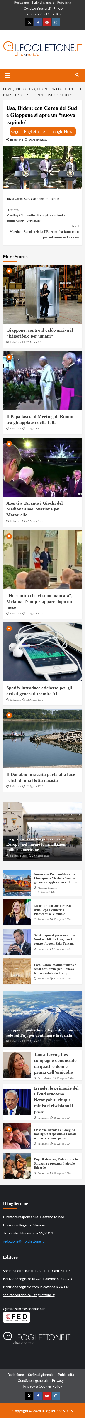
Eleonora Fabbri (18, 855)
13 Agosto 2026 (62, 1143)
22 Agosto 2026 (34, 342)
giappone (37, 198)
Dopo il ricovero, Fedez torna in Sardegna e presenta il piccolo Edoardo (56, 1163)
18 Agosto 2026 (62, 1117)
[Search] (77, 75)
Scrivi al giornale (43, 2)
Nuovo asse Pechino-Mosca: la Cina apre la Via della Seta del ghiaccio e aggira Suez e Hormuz (56, 878)
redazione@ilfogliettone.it (23, 1241)
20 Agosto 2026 (40, 855)
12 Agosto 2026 (34, 699)
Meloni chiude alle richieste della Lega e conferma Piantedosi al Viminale (52, 910)
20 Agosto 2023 (38, 139)
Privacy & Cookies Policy (44, 14)
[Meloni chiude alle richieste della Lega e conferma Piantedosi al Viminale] (17, 912)
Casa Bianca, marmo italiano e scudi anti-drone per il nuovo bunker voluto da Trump (55, 969)
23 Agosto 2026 (62, 949)
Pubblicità (64, 2)
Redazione (21, 2)
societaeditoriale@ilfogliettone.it (29, 1295)
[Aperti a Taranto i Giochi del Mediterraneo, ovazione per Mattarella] (42, 467)
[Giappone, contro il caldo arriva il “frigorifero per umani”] (42, 294)
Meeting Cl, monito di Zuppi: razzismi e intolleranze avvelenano (35, 215)
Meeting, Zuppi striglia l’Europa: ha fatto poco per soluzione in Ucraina (44, 231)
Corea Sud (22, 198)
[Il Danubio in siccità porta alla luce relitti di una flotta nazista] (42, 738)
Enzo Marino (44, 1078)
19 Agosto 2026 (65, 1078)
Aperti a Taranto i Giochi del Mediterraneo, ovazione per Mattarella (34, 508)
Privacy (58, 8)
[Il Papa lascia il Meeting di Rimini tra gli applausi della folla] (42, 380)
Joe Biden (52, 198)
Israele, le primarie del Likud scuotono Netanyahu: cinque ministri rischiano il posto (56, 1099)
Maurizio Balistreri (47, 887)
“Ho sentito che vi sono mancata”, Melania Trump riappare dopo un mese (39, 601)
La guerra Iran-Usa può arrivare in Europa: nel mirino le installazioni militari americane (37, 844)
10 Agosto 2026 (62, 1173)
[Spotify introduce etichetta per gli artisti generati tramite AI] (42, 651)
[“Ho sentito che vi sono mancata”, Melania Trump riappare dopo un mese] (42, 559)
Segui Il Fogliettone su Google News (42, 131)
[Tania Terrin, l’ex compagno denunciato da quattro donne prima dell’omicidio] (17, 1065)
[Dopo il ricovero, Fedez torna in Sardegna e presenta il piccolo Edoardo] (17, 1166)
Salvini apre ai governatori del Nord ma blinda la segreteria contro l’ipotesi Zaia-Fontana (55, 939)
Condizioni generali (37, 8)
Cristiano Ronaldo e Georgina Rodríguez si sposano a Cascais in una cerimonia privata (55, 1134)
